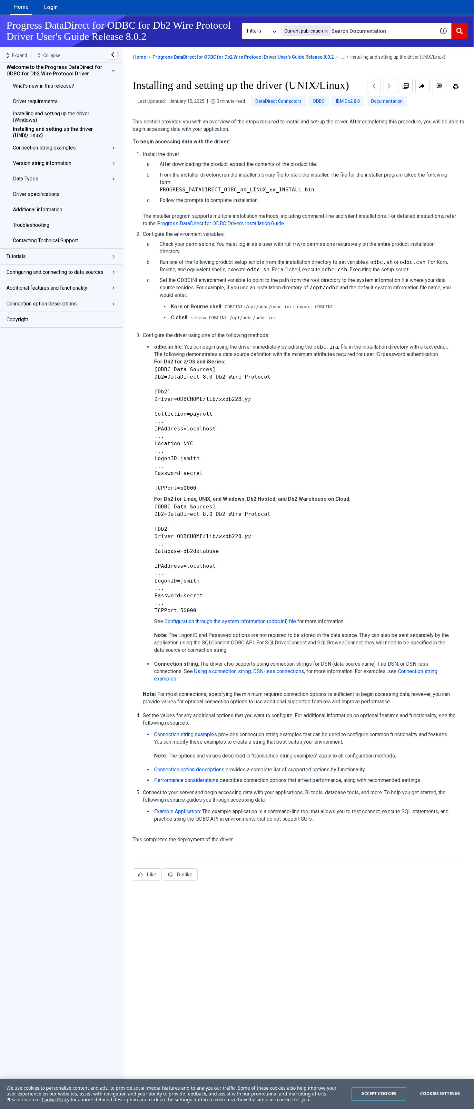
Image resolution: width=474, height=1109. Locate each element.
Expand (19, 55)
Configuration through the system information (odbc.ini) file (230, 621)
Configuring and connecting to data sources (55, 272)
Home (21, 7)
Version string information (42, 163)
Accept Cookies (379, 1093)
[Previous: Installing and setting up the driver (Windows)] (374, 86)
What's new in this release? (43, 86)
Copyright (17, 319)
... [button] (342, 57)
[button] (326, 31)
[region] (237, 1094)
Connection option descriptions (41, 304)
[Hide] (113, 55)
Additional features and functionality (46, 288)
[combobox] (358, 31)
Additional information (37, 210)
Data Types (25, 179)
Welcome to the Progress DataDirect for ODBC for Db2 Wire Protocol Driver (54, 70)
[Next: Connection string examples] (389, 86)
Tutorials (16, 256)
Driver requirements (35, 101)
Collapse (52, 55)
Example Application (177, 811)
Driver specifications (36, 194)
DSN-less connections (278, 671)
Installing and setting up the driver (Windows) (51, 117)
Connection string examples (44, 148)
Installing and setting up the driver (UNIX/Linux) (53, 132)
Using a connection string (222, 671)
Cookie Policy (55, 1099)
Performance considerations (186, 780)
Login (51, 7)
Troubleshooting (31, 225)
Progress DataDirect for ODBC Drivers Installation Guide (220, 223)
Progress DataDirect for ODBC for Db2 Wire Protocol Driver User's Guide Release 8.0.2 (243, 57)
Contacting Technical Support (45, 240)
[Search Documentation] (459, 31)
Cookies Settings (440, 1093)
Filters (254, 31)
